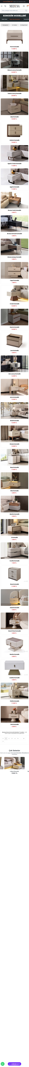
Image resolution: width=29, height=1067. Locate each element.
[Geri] (3, 738)
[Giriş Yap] (24, 6)
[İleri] (3, 741)
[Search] (26, 10)
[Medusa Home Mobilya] (15, 6)
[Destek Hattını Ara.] (5, 6)
